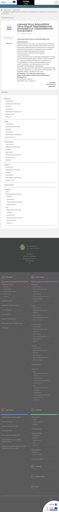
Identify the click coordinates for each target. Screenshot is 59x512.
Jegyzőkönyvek (9, 109)
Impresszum (29, 254)
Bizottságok (6, 286)
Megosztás (9, 43)
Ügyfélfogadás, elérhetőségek (12, 103)
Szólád (7, 192)
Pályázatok (8, 117)
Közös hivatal (7, 10)
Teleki (6, 207)
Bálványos (7, 99)
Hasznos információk (9, 319)
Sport (34, 442)
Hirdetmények (16, 10)
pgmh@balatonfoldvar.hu (29, 258)
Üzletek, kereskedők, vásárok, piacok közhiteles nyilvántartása (14, 447)
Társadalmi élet (36, 433)
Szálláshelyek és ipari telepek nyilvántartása (11, 441)
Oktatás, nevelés (37, 440)
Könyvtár (35, 445)
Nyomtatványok (7, 422)
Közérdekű (5, 328)
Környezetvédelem (37, 459)
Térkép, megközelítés (38, 422)
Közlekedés (35, 424)
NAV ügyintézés (7, 430)
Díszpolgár (35, 452)
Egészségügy (36, 435)
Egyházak (35, 438)
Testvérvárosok (36, 429)
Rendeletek (8, 106)
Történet (35, 419)
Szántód (7, 165)
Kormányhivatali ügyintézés (11, 435)
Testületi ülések (9, 101)
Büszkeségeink (36, 450)
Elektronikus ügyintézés (10, 426)
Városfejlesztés (7, 310)
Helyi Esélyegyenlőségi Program (13, 111)
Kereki (6, 121)
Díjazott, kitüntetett (37, 454)
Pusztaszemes (8, 142)
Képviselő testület (7, 284)
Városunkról (35, 417)
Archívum (7, 189)
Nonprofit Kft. (6, 314)
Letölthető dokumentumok (10, 305)
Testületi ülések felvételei (9, 291)
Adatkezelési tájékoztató (29, 256)
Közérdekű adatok (9, 114)
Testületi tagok (7, 294)
